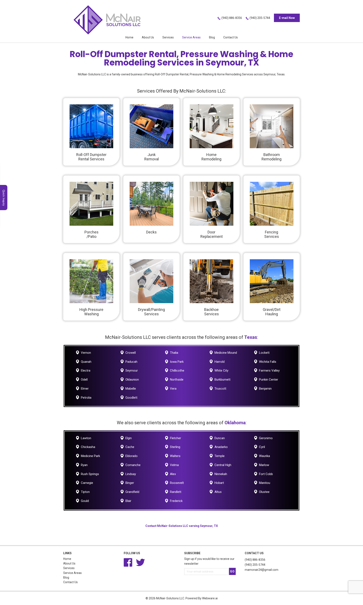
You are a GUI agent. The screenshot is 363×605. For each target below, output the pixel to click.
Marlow (264, 465)
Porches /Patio (91, 234)
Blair (128, 501)
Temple (219, 456)
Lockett (264, 353)
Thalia (174, 353)
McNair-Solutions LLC (170, 598)
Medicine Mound (225, 353)
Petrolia (86, 397)
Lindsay (130, 474)
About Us (148, 37)
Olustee (264, 492)
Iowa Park (177, 362)
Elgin (128, 438)
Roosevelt (177, 483)
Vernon (86, 353)
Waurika (264, 456)
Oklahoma (235, 422)
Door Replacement (211, 234)
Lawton (86, 438)
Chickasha (88, 447)
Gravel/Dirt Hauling (271, 311)
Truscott (220, 388)
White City (221, 370)
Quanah (86, 362)
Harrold (219, 362)
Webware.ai (210, 598)
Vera (173, 388)
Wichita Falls (267, 362)
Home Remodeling (211, 156)
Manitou (264, 483)
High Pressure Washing (91, 311)
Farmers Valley (269, 370)
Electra (85, 370)
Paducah (131, 362)
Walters (175, 456)
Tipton (85, 492)
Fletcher (175, 438)
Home (129, 37)
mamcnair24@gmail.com (261, 569)
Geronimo (266, 438)
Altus (218, 492)
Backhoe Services (211, 311)
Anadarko (221, 447)
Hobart (219, 483)
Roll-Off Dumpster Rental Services (91, 156)
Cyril (262, 447)
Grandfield (132, 492)
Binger (129, 483)
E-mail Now (287, 18)
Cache (129, 447)
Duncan (219, 438)
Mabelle (130, 388)
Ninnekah (220, 474)
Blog (212, 37)
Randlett (175, 492)
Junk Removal (151, 156)
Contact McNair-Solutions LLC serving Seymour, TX (181, 526)
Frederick (176, 501)
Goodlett (131, 397)
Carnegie (87, 483)
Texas (250, 337)
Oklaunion (132, 379)
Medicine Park (90, 456)
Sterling (175, 447)
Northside (176, 379)
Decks (151, 232)
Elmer (85, 388)
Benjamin (265, 388)
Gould (85, 501)
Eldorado (131, 456)
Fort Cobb (266, 474)
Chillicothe (177, 370)
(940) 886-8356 (231, 18)
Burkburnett (222, 379)
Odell (84, 379)
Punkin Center (268, 379)
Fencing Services (271, 234)
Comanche (133, 465)
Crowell (130, 353)
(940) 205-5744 (260, 18)
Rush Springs (90, 474)
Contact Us (230, 37)
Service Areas (191, 37)
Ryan (84, 465)
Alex (173, 474)
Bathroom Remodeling (271, 156)
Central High (222, 465)
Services (168, 37)
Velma (174, 465)
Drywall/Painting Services (151, 311)
